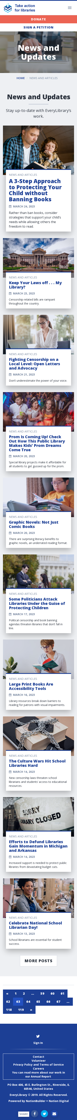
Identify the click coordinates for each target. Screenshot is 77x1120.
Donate (38, 19)
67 (58, 1001)
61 (62, 993)
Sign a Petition (38, 27)
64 (28, 1001)
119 (21, 1009)
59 (42, 993)
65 (38, 1001)
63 (18, 1001)
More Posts (38, 960)
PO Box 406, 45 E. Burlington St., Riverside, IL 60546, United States (39, 1087)
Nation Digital (59, 1101)
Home (21, 78)
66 (48, 1001)
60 (52, 993)
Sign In (38, 1043)
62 (8, 1001)
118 (9, 1009)
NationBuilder (35, 1101)
